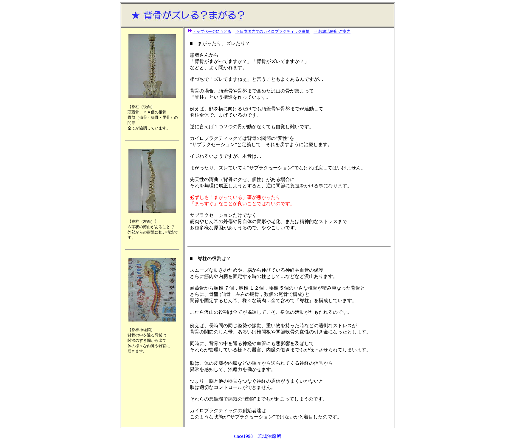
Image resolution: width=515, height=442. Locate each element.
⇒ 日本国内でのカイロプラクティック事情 (272, 31)
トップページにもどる (212, 31)
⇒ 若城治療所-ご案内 (332, 31)
